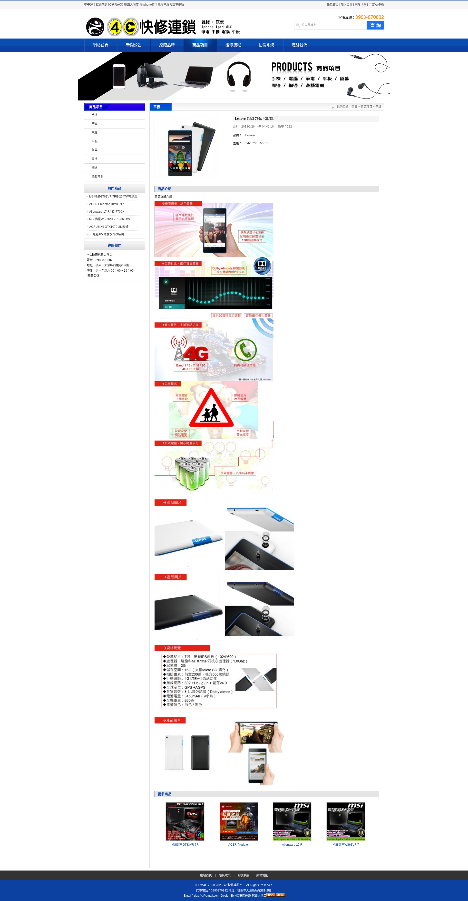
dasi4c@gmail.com (206, 895)
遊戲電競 (97, 176)
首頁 (354, 107)
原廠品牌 (167, 45)
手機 (95, 115)
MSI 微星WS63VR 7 (346, 844)
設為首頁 (333, 4)
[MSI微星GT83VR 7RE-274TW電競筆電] (185, 840)
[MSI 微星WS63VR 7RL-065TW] (345, 840)
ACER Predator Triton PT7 (106, 204)
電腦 (95, 132)
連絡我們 (299, 45)
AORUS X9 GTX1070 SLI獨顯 (108, 226)
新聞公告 (134, 45)
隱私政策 (225, 875)
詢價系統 (243, 875)
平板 (95, 141)
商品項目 (200, 45)
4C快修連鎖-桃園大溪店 (250, 895)
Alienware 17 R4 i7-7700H (107, 211)
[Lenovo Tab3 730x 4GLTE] (188, 149)
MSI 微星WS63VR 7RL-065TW (109, 219)
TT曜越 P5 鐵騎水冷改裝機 (106, 234)
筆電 (95, 124)
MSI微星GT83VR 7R (185, 844)
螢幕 (95, 150)
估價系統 (266, 45)
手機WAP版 (376, 4)
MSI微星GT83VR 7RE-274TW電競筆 (113, 196)
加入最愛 (346, 4)
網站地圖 (360, 4)
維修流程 (233, 45)
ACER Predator (238, 844)
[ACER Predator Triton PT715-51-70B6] (238, 840)
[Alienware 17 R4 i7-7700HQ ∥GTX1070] (292, 840)
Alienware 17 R (292, 844)
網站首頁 (100, 45)
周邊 (95, 159)
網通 (95, 167)
